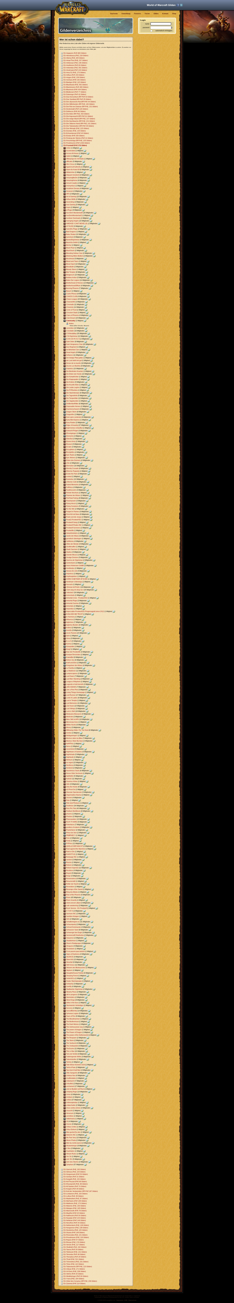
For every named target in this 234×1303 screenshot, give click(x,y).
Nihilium (69, 760)
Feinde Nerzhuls (72, 493)
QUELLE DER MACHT (74, 846)
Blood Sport (70, 264)
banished (69, 237)
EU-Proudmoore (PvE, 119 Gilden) (76, 1237)
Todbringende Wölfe (73, 1057)
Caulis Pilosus (71, 294)
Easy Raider (70, 422)
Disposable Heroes (73, 406)
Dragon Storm (71, 412)
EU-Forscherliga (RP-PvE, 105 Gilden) (78, 141)
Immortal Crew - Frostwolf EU (77, 598)
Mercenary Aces (72, 722)
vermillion (69, 1116)
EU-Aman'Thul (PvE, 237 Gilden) (76, 60)
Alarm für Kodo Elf (72, 170)
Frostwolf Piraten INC (74, 525)
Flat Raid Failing (72, 498)
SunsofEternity (71, 1011)
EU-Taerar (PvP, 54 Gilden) (73, 1250)
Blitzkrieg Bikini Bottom (74, 256)
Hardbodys (70, 568)
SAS (67, 919)
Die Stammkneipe (72, 393)
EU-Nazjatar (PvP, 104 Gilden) (75, 1218)
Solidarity (69, 984)
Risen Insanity (71, 900)
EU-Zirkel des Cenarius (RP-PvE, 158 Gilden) (80, 1281)
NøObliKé (69, 776)
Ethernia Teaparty (72, 471)
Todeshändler (71, 1059)
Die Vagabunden (72, 401)
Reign (68, 876)
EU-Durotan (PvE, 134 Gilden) (75, 131)
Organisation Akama (73, 795)
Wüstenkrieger (71, 1146)
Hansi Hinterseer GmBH (75, 566)
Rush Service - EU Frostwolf (76, 908)
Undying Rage (71, 1092)
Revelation (70, 887)
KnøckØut (69, 657)
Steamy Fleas (71, 992)
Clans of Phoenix (72, 315)
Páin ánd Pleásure (73, 803)
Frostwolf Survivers (73, 528)
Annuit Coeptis (71, 183)
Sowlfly (69, 986)
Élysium (69, 444)
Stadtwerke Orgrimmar (74, 989)
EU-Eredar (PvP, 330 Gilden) (74, 136)
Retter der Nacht (72, 884)
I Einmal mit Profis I (73, 587)
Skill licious (70, 965)
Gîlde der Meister (72, 544)
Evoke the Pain (71, 474)
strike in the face (72, 1003)
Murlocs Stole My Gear (74, 741)
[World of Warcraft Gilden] (161, 5)
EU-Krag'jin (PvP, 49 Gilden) (74, 1189)
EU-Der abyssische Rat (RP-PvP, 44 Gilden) (80, 102)
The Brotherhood (72, 1022)
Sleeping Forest (72, 976)
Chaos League (71, 299)
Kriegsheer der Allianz (74, 665)
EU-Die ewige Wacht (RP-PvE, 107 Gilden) (79, 119)
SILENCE (69, 957)
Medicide (69, 717)
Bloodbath (70, 267)
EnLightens (70, 449)
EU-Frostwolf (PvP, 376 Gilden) (75, 145)
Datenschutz (132, 1300)
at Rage (69, 210)
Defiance (69, 355)
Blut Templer (70, 272)
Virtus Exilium (71, 1129)
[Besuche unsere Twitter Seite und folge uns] (181, 5)
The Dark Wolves (72, 1024)
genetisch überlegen (73, 539)
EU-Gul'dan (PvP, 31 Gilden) (74, 1177)
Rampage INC (71, 857)
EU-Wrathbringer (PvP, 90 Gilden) (76, 1276)
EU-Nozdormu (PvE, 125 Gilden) (75, 1230)
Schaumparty (71, 924)
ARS (68, 194)
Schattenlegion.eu (73, 922)
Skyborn (69, 970)
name (147, 24)
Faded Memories (72, 485)
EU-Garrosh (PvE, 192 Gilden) (75, 1169)
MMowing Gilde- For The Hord (77, 730)
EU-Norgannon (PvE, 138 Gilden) (76, 1228)
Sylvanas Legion (72, 1013)
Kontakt (165, 14)
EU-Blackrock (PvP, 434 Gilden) (75, 90)
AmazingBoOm (71, 178)
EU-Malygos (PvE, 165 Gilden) (75, 1208)
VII (67, 1121)
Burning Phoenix (72, 288)
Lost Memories (71, 703)
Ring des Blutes (72, 892)
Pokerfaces (70, 825)
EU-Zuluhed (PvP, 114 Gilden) (74, 1284)
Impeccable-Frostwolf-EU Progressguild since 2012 (85, 611)
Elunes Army (70, 441)
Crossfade (70, 331)
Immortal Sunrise (72, 603)
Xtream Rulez (71, 1154)
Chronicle (69, 307)
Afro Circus (70, 164)
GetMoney (70, 541)
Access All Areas (72, 153)
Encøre (69, 447)
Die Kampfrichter (72, 377)
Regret (68, 873)
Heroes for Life (71, 571)
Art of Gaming (71, 197)
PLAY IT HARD (71, 822)
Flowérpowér (71, 501)
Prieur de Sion (71, 833)
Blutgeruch (70, 275)
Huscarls (69, 584)
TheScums (70, 1048)
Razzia (68, 862)
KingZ (68, 649)
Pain (68, 800)
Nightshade (70, 754)
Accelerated (70, 151)
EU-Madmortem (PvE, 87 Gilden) (76, 1199)
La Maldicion (71, 671)
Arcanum (69, 191)
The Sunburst (71, 1043)
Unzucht (69, 1111)
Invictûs (69, 630)
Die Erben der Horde (74, 374)
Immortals (69, 606)
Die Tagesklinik (71, 396)
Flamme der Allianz (73, 495)
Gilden (156, 14)
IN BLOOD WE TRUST (74, 614)
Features (137, 14)
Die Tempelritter (72, 398)
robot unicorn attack (73, 903)
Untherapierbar (71, 1102)
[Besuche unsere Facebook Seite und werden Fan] (178, 5)
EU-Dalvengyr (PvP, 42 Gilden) (75, 94)
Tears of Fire (70, 1016)
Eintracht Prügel (72, 431)
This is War (70, 1051)
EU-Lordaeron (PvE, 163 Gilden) (75, 1194)
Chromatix (70, 304)
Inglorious (70, 622)
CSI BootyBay (71, 333)
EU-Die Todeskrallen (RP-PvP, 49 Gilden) (79, 126)
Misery (68, 727)
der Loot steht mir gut (74, 360)
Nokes (71, 323)
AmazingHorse (71, 180)
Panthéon (69, 806)
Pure (68, 838)
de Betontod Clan (72, 350)
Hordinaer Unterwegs (74, 582)
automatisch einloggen (163, 31)
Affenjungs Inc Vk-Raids (75, 159)
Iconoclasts (70, 595)
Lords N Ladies (71, 698)
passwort (146, 27)
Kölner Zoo (70, 660)
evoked (69, 476)
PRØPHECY (70, 835)
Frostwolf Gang (71, 522)
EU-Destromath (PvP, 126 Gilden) (76, 109)
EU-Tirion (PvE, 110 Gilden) (74, 1264)
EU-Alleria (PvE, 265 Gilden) (74, 58)
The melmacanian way (74, 1027)
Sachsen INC (71, 914)
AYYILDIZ (69, 226)
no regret (69, 762)
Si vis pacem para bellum (75, 951)
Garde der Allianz (72, 536)
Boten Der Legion (72, 280)
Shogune (69, 946)
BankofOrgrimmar (72, 240)
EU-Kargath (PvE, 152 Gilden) (75, 1179)
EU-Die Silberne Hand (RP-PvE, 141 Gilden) (80, 124)
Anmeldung (125, 14)
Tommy (69, 1062)
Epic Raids (70, 455)
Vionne (69, 1124)
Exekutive (69, 479)
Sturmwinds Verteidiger (74, 1005)
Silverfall (69, 962)
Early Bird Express (73, 420)
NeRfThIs (69, 744)
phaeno (69, 814)
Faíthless (69, 487)
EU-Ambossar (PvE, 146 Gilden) (75, 63)
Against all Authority (73, 167)
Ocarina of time (71, 781)
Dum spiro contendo (73, 417)
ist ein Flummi (71, 633)
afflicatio (69, 161)
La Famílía (70, 668)
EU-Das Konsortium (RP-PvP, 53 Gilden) (78, 97)
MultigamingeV (71, 735)
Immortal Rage (71, 601)
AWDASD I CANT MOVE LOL (77, 223)
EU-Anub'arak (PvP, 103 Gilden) (75, 70)
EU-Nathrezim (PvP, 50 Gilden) (75, 1216)
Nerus (68, 746)
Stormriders (70, 997)
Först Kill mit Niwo (72, 514)
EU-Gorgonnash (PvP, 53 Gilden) (76, 1174)
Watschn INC (71, 1135)
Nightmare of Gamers (74, 752)
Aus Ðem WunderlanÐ (74, 213)
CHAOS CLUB (71, 296)
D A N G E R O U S (73, 339)
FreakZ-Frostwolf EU (73, 520)
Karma (68, 644)
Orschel (69, 798)
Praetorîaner (70, 830)
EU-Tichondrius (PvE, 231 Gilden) (76, 1262)
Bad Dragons (71, 232)
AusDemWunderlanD (74, 215)
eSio (68, 463)
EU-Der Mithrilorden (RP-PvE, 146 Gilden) (79, 104)
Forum (147, 14)
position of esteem (73, 827)
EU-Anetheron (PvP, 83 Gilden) (75, 65)
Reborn (69, 865)
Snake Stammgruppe (74, 981)
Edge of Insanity (72, 425)
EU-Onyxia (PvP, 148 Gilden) (74, 1233)
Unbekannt (70, 1081)
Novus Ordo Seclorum (74, 773)
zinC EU (69, 1159)
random (69, 860)
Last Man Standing (73, 679)
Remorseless (71, 879)
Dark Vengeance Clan (74, 344)
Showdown (70, 949)
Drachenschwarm (72, 409)
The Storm (70, 1040)
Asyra (68, 207)
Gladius (69, 552)
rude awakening (72, 905)
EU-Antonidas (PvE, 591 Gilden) (75, 68)
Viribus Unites (71, 1127)
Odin (68, 784)
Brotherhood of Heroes (74, 283)
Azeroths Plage (71, 229)
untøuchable (70, 1105)
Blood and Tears (72, 261)
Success (69, 1008)
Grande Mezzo (71, 555)
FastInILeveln (71, 490)
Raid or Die (70, 852)
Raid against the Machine (75, 849)
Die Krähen (70, 382)
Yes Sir (68, 1156)
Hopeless (69, 574)
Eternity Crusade (72, 468)
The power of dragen (74, 1030)
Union (68, 1094)
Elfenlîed (69, 439)
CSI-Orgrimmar (71, 336)
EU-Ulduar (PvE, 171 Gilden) (74, 1269)
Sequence (70, 938)
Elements (69, 436)
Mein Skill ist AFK (72, 719)
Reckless (69, 870)
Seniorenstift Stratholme (75, 935)
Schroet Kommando (73, 927)
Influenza (69, 619)
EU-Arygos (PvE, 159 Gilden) (74, 77)
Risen (68, 897)
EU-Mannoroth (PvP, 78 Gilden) (75, 1211)
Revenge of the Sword (74, 889)
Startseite (114, 14)
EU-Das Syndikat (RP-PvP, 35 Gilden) (77, 99)
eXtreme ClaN (71, 482)
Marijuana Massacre (73, 714)
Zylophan (69, 1165)
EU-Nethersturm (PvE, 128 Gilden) (76, 1225)
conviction (70, 328)
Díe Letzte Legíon (72, 387)
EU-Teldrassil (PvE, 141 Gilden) (75, 1252)
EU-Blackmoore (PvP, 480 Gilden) (76, 87)
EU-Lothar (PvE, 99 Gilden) (74, 1196)
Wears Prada (71, 1140)
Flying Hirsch (71, 503)
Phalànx (69, 816)
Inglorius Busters (72, 625)
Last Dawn (70, 676)
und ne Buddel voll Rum (75, 1089)
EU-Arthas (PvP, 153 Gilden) (74, 75)
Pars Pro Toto (71, 808)
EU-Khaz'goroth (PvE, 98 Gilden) (76, 1184)
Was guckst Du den (73, 1132)
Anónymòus (70, 186)
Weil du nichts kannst (74, 1143)
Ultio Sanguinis (71, 1073)
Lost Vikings (70, 709)
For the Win (70, 509)
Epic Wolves (70, 458)
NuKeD (69, 779)
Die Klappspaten (72, 379)
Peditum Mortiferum (73, 811)
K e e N (69, 641)
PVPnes (69, 843)
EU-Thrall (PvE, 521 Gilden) (74, 1259)
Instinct (68, 628)
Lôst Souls (70, 706)
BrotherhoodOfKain (73, 286)
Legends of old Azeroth (74, 684)
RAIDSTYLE (70, 854)
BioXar (68, 245)
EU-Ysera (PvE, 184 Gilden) (74, 1279)
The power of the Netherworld (77, 1035)
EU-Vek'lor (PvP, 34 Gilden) (73, 1274)
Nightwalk (70, 757)
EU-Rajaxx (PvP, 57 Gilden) (74, 1240)
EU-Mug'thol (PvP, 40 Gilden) (74, 1213)
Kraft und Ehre (71, 663)
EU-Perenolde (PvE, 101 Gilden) (75, 1235)
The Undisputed (72, 1046)
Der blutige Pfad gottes (74, 358)
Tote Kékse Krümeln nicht (75, 1065)
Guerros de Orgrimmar (74, 560)
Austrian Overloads (73, 218)
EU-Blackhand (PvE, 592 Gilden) (76, 85)
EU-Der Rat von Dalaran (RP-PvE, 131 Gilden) (81, 107)
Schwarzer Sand (72, 930)
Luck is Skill (70, 711)
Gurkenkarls (70, 563)
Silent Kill (69, 959)
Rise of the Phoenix (73, 895)
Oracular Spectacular (74, 792)
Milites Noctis (71, 725)
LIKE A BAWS (71, 687)
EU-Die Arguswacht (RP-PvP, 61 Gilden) (78, 116)
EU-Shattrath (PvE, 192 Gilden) (75, 1247)
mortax (68, 733)
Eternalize (70, 466)
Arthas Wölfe (71, 199)
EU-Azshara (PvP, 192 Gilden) (75, 80)
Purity (68, 841)
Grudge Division (72, 557)
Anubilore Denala (72, 188)
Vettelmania (70, 1119)
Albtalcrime (70, 172)
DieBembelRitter (72, 404)
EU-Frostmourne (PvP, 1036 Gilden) (77, 143)
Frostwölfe (70, 530)
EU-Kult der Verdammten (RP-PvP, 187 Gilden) (81, 1191)
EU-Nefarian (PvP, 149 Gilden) (75, 1220)
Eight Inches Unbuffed (74, 428)
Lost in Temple (71, 700)
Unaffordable (71, 1078)
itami (68, 636)
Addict (68, 156)
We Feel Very (71, 1138)
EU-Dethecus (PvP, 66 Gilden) (75, 111)
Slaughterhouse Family (74, 973)
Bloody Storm (71, 269)
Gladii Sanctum (71, 549)
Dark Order (70, 342)
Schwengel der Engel (74, 932)
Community (70, 321)
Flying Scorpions (72, 506)
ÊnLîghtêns (70, 452)
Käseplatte (70, 646)
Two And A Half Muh (73, 1070)
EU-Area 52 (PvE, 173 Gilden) (75, 73)
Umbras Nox (70, 1075)
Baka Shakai (71, 234)
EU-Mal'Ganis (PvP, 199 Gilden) (75, 1201)
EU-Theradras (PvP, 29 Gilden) (75, 1257)
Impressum (119, 1300)
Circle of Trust (71, 310)
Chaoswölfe (70, 302)
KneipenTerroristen (73, 655)
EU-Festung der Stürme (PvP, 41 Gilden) (78, 138)
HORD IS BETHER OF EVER (76, 579)
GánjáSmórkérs (72, 533)
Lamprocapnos (71, 673)
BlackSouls (70, 250)
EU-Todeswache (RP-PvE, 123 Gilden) (78, 1267)
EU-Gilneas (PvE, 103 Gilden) (74, 1172)
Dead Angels (71, 352)
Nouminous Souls (72, 771)
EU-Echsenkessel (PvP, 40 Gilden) (76, 133)
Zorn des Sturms (72, 1162)
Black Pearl (70, 248)
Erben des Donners (73, 460)
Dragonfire (70, 414)
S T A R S (69, 911)
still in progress (71, 995)
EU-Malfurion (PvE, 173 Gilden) (75, 1203)
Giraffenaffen (71, 547)
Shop (174, 14)
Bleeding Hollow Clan (74, 253)
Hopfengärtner (71, 576)
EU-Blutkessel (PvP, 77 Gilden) (75, 92)
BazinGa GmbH (72, 242)
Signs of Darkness (73, 954)
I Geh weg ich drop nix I (74, 590)
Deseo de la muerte (73, 363)
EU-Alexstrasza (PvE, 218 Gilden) (76, 56)
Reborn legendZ (72, 868)
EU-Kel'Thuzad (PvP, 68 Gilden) (75, 1182)
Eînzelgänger (71, 433)
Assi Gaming (71, 205)
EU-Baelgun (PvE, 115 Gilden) (75, 82)
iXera (68, 638)
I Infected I (70, 592)
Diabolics (69, 369)
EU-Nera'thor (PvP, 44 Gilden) (74, 1223)
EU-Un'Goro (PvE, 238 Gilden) (75, 1271)
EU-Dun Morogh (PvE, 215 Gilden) (76, 128)
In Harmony (70, 617)
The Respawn (71, 1038)
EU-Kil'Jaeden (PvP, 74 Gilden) (75, 1186)
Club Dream (70, 318)
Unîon (68, 148)
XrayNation (70, 1151)
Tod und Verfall (71, 1054)
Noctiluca (69, 765)
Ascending (70, 202)
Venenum (69, 1113)
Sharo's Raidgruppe (73, 943)
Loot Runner (70, 695)
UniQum (69, 1097)
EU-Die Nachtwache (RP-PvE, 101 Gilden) (79, 121)
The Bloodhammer (73, 1019)
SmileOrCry (70, 978)
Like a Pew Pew (72, 690)
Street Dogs (70, 1000)
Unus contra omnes (73, 1108)
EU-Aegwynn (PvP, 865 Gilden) (75, 53)
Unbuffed (69, 1084)
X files (68, 1148)
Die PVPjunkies (72, 390)
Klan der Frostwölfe (73, 652)
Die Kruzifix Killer (72, 385)
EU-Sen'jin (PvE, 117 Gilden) (74, 1245)
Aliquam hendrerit (72, 175)
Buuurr (68, 291)
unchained (70, 1086)
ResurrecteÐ (71, 881)
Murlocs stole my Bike (74, 738)
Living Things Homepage (75, 692)
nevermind (70, 749)
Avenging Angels (72, 221)
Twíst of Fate (70, 1067)
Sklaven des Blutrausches (75, 968)
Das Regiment (71, 347)
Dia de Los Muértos (73, 366)
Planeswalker (71, 819)
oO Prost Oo (70, 789)
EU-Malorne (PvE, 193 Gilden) (75, 1206)
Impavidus (70, 609)
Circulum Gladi (71, 313)
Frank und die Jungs (73, 517)
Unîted (68, 1100)
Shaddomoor (71, 941)
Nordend (69, 768)
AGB (125, 1300)
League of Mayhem (73, 682)
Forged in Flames (72, 512)
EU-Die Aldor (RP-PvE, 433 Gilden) (76, 114)
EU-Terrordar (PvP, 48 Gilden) (74, 1254)
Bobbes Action (71, 277)
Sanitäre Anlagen (72, 916)
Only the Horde (71, 787)
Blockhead (70, 259)
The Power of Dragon (74, 1032)
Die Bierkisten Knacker (74, 371)
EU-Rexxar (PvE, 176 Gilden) (74, 1242)
